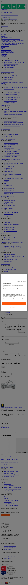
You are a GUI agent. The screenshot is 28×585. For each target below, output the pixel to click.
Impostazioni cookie (14, 307)
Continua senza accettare (21, 281)
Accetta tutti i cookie (14, 303)
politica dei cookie (20, 299)
